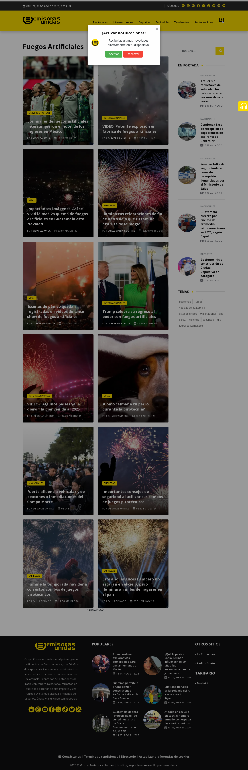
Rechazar (133, 54)
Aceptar (114, 54)
